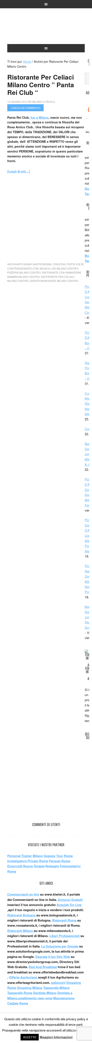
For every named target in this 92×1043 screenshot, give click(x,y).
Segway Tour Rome (58, 855)
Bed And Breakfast (43, 967)
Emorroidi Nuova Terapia (26, 866)
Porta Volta (75, 264)
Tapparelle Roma (19, 992)
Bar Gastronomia (39, 264)
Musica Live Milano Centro (59, 268)
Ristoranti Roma (64, 920)
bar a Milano (40, 117)
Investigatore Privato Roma (27, 861)
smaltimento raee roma (35, 998)
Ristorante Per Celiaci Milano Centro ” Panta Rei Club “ (40, 84)
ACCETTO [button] (29, 1037)
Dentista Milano (44, 992)
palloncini (58, 982)
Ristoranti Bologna (21, 915)
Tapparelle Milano (56, 987)
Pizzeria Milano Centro (24, 272)
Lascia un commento (25, 108)
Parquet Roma (59, 861)
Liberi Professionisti (64, 935)
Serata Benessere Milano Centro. (54, 281)
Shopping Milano (29, 987)
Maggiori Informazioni (56, 1037)
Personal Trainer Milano (25, 855)
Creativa (59, 264)
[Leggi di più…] (18, 171)
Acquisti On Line (69, 904)
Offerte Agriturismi (23, 977)
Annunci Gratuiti (70, 899)
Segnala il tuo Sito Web (52, 956)
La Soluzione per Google (59, 946)
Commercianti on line (23, 894)
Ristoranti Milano (46, 27)
